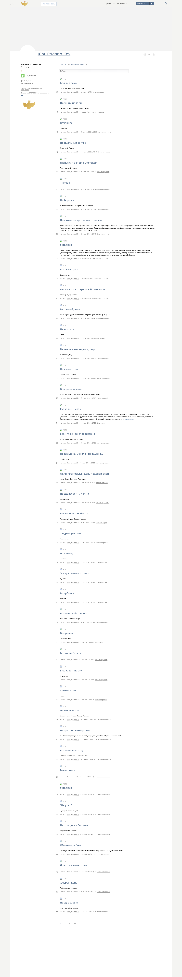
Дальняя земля (69, 710)
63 (57, 318)
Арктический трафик (73, 613)
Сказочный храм (70, 409)
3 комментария (104, 152)
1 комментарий (102, 338)
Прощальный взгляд (73, 142)
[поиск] (166, 3)
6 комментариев (103, 234)
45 (57, 132)
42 (57, 152)
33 (57, 209)
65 (57, 503)
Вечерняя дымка (71, 389)
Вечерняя (66, 123)
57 (57, 582)
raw (22, 95)
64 (57, 463)
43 (57, 872)
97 (57, 777)
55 (57, 759)
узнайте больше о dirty (115, 3)
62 (57, 298)
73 (57, 398)
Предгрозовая (69, 902)
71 (57, 279)
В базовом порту (71, 670)
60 (57, 700)
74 (57, 814)
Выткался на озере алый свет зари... (83, 289)
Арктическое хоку (71, 750)
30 (57, 189)
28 (57, 543)
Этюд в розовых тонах (74, 573)
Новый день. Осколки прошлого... (81, 453)
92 (57, 739)
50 (57, 378)
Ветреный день (70, 309)
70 (57, 602)
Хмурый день (68, 882)
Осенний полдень (71, 103)
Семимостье (68, 690)
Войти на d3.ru (49, 4)
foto (22, 90)
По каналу (66, 553)
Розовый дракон (70, 269)
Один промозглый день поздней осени (85, 473)
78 (57, 719)
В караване (67, 633)
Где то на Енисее (71, 653)
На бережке (68, 200)
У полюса (66, 244)
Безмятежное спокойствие (77, 433)
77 (57, 680)
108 (57, 794)
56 (149, 55)
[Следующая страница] (75, 921)
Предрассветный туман (75, 493)
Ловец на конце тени (73, 865)
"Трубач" (65, 182)
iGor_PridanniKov (54, 53)
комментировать (99, 92)
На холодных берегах (74, 825)
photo (27, 90)
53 (57, 172)
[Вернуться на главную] (12, 2)
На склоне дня (69, 369)
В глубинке (67, 593)
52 (57, 660)
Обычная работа (70, 845)
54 (57, 423)
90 (57, 358)
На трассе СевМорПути (75, 730)
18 (57, 92)
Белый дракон (69, 83)
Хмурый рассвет (70, 533)
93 (57, 642)
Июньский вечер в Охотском (78, 162)
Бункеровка (67, 770)
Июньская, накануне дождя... (78, 349)
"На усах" (66, 805)
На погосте (67, 329)
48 (57, 112)
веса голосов (28, 83)
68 (57, 443)
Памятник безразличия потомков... (82, 220)
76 (57, 234)
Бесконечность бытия (74, 513)
